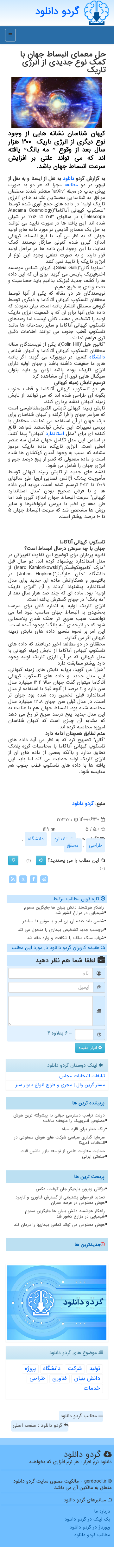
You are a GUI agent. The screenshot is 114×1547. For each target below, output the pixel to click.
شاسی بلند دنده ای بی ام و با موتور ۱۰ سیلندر (63, 921)
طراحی (95, 845)
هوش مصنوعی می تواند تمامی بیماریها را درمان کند (59, 1225)
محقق (73, 845)
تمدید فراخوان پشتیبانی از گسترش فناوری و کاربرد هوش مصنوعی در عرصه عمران (60, 1200)
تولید (94, 1368)
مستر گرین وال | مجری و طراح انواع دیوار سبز (60, 1084)
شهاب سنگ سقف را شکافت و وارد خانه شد (65, 938)
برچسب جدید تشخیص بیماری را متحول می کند (61, 930)
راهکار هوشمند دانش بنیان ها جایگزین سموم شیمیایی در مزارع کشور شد (64, 910)
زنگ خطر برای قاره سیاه (83, 1129)
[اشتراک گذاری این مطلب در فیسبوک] (33, 879)
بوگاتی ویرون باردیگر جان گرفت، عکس (70, 1189)
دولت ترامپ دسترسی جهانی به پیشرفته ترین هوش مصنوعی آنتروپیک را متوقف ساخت (59, 1118)
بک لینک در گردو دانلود (87, 1519)
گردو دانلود (83, 803)
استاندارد (55, 434)
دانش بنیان (87, 1378)
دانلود (68, 178)
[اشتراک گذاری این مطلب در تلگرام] (44, 879)
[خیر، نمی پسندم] (13, 860)
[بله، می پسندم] (41, 860)
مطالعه (71, 185)
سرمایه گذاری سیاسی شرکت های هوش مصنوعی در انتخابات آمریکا (59, 1140)
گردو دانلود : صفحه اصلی (38, 1425)
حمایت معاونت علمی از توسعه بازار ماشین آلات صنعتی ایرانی (63, 1154)
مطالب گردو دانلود (79, 1416)
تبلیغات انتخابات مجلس (82, 1075)
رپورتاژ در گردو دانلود (90, 1527)
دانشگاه (97, 357)
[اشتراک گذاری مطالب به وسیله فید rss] (12, 879)
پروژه (30, 1368)
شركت (75, 1368)
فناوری (59, 1378)
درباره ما (102, 1511)
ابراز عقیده (88, 1048)
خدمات (92, 1388)
